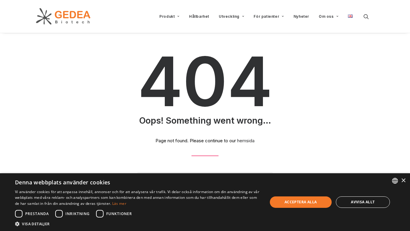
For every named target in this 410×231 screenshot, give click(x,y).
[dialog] (205, 202)
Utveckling (229, 16)
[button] (368, 16)
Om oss (326, 16)
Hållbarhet (199, 16)
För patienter (266, 16)
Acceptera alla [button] (301, 202)
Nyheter (301, 16)
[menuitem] (169, 16)
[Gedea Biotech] (63, 16)
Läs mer (119, 203)
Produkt (167, 16)
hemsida (246, 140)
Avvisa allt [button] (363, 202)
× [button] (403, 180)
